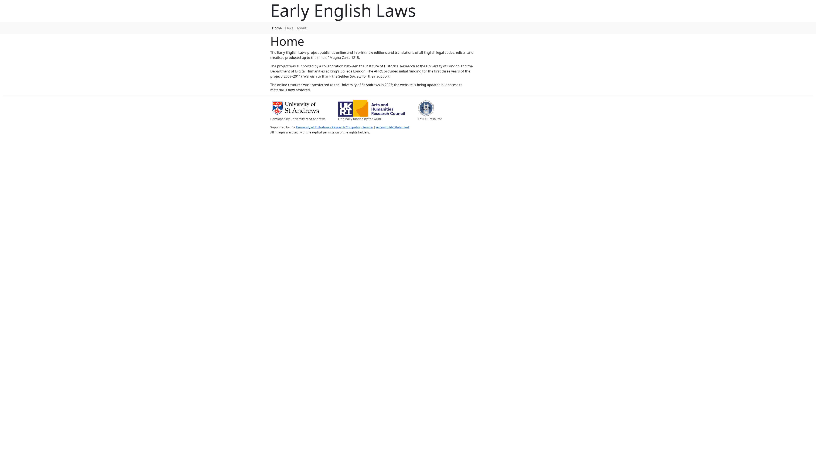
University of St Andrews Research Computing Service (334, 127)
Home (277, 28)
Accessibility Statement (392, 127)
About (301, 28)
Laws (289, 28)
